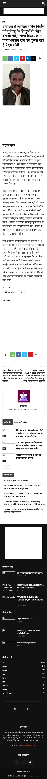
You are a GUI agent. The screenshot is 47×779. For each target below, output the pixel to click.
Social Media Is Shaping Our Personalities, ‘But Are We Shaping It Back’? (23, 494)
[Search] (43, 3)
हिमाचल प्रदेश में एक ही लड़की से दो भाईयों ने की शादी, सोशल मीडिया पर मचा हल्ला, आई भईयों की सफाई (29, 433)
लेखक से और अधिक (20, 422)
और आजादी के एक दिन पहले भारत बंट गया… (17, 480)
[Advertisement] (24, 11)
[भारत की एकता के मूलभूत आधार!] (9, 645)
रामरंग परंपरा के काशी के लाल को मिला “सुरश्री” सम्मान (28, 456)
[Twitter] (16, 58)
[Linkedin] (28, 58)
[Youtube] (30, 762)
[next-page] (8, 467)
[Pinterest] (22, 58)
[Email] (33, 58)
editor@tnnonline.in (27, 745)
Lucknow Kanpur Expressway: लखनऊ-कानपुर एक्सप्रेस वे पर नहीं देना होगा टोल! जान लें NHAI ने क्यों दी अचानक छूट (24, 502)
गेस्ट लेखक (7, 49)
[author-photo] (24, 402)
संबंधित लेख (7, 422)
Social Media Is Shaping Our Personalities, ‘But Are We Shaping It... (30, 600)
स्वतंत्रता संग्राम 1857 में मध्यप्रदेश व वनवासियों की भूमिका (28, 631)
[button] (4, 3)
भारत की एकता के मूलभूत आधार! (26, 642)
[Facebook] (10, 58)
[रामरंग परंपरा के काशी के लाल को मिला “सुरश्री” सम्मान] (9, 457)
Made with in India (32, 776)
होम (3, 18)
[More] (39, 58)
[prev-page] (4, 467)
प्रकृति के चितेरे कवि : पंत (24, 618)
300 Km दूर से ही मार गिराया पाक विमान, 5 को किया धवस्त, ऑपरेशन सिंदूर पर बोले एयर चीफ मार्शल (29, 445)
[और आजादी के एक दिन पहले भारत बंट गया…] (9, 575)
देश (8, 18)
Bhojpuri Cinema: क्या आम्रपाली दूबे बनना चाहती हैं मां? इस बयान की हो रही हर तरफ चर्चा (23, 510)
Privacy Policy (23, 771)
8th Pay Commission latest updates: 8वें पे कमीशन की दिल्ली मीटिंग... (30, 586)
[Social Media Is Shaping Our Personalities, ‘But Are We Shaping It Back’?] (9, 600)
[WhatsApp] (5, 58)
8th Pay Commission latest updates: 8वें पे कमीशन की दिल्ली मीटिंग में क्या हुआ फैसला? (22, 487)
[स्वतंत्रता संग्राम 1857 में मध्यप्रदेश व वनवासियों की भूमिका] (9, 633)
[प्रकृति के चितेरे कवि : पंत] (9, 621)
